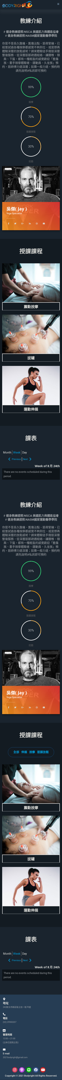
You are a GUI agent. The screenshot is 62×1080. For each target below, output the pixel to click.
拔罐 (31, 357)
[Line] (29, 1070)
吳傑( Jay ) (16, 209)
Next (25, 459)
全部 (16, 752)
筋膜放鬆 (43, 752)
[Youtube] (43, 1070)
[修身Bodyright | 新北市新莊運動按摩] (17, 4)
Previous (16, 459)
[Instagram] (14, 1070)
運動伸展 (31, 409)
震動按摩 (31, 306)
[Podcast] (22, 1070)
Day (24, 452)
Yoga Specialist (14, 213)
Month (7, 452)
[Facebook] (35, 1070)
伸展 (24, 752)
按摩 (32, 752)
